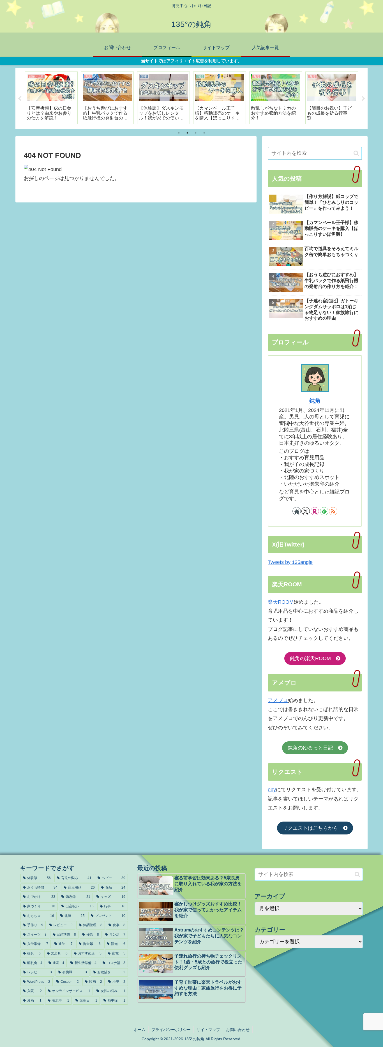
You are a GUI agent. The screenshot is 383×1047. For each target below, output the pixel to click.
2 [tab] (187, 133)
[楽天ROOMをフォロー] (315, 511)
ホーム (140, 1029)
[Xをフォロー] (305, 511)
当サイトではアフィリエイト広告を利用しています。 (191, 60)
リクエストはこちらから (313, 828)
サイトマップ (208, 1029)
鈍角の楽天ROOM (313, 658)
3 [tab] (196, 133)
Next (363, 99)
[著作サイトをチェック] (296, 511)
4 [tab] (204, 133)
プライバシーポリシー (171, 1029)
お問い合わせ (238, 1029)
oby (272, 790)
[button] (356, 153)
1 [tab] (179, 133)
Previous (19, 99)
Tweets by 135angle (290, 562)
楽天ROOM (281, 602)
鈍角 (314, 401)
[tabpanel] (51, 98)
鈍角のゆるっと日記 (313, 748)
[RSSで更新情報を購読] (333, 511)
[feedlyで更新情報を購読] (324, 511)
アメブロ (278, 700)
